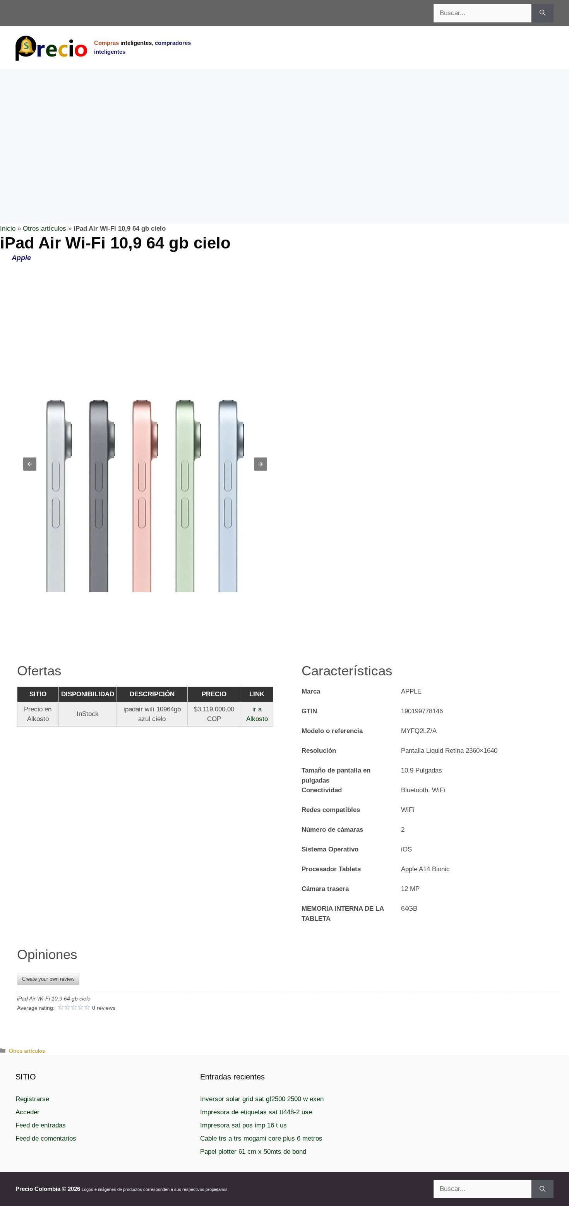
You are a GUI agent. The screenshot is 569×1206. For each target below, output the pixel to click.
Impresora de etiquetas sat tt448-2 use (256, 1112)
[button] (29, 464)
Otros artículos (44, 228)
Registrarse (32, 1099)
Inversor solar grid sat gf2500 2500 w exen (262, 1099)
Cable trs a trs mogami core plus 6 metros (261, 1138)
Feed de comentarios (45, 1138)
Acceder (27, 1112)
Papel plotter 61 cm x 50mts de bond (253, 1151)
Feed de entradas (40, 1125)
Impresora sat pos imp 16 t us (243, 1125)
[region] (284, 131)
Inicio (7, 228)
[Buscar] (542, 13)
